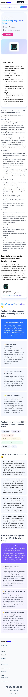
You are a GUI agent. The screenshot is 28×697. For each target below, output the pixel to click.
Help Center (4, 677)
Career (3, 651)
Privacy (17, 693)
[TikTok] (14, 687)
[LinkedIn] (21, 687)
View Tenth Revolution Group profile (12, 295)
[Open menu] (26, 2)
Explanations (4, 664)
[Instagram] (10, 687)
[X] (17, 687)
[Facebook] (7, 687)
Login (2, 648)
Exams (3, 661)
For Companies (5, 668)
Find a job (20, 2)
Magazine (3, 671)
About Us (3, 655)
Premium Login (5, 681)
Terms (10, 693)
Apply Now (23, 7)
